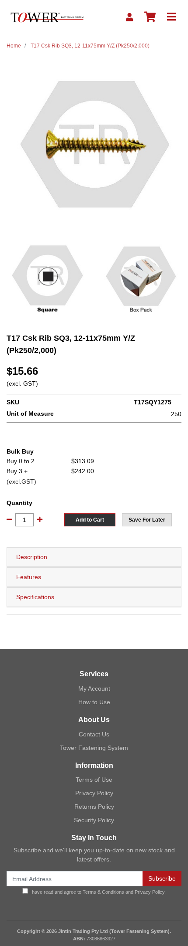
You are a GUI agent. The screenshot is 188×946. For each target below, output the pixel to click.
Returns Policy (94, 806)
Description (31, 556)
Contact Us (94, 734)
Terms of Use (94, 779)
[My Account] (129, 17)
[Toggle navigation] (171, 17)
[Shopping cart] (150, 17)
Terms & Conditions (103, 892)
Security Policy (94, 820)
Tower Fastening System (94, 747)
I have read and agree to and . (97, 892)
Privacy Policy (94, 793)
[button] (147, 519)
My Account (94, 688)
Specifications (35, 596)
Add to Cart (90, 520)
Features (28, 576)
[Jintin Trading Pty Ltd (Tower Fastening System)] (47, 17)
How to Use (94, 701)
